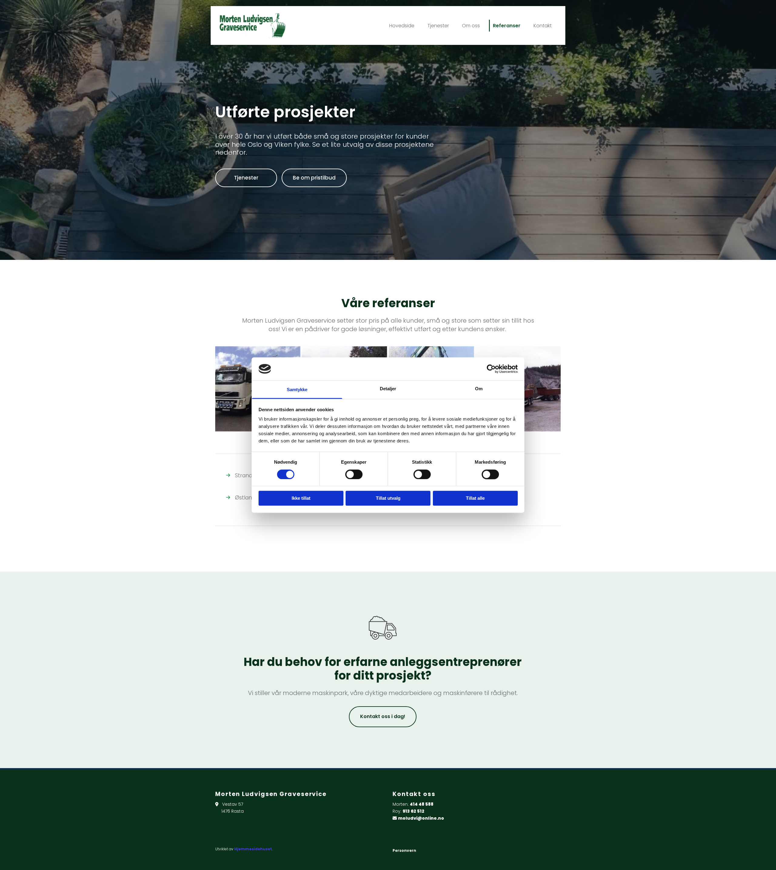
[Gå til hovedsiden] (270, 25)
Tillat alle (475, 498)
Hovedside (401, 25)
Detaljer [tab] (388, 388)
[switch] (354, 474)
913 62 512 (413, 811)
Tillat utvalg (388, 498)
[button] (246, 178)
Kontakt (543, 25)
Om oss (471, 25)
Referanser (506, 25)
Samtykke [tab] (297, 389)
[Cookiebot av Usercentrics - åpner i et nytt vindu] (491, 368)
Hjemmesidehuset (253, 849)
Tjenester (438, 25)
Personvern (404, 850)
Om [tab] (479, 388)
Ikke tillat (301, 498)
